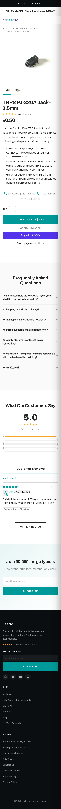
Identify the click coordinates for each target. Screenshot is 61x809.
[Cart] (50, 20)
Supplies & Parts (19, 28)
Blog (5, 717)
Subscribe (30, 590)
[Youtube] (13, 677)
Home (5, 28)
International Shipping (14, 753)
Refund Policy (9, 776)
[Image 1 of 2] (7, 90)
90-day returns (32, 198)
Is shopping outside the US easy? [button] (21, 309)
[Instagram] (5, 677)
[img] (10, 486)
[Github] (28, 677)
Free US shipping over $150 (21, 193)
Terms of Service (11, 770)
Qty (5, 209)
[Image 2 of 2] (17, 90)
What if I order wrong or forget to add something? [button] (23, 342)
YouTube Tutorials (12, 723)
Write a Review (31, 526)
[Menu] (56, 20)
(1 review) (27, 114)
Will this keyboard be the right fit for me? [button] (25, 329)
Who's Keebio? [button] (11, 367)
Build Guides (9, 759)
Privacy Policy (10, 782)
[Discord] (20, 677)
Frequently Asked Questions (17, 741)
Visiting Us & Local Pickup (16, 747)
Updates (7, 711)
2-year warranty (49, 193)
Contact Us (8, 764)
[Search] (43, 20)
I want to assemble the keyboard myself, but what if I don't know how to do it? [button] (27, 297)
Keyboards (8, 694)
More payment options (30, 243)
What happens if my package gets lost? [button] (24, 319)
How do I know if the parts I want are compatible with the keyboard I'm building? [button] (29, 355)
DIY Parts (35, 28)
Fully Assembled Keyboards (17, 700)
